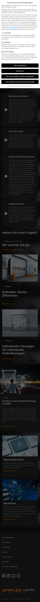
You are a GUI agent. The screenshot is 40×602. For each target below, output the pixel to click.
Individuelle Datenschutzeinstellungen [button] (20, 82)
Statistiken (7, 42)
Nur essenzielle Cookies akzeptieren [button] (20, 76)
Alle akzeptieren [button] (20, 66)
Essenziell (7, 33)
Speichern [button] (20, 71)
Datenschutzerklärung (13, 27)
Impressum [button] (29, 86)
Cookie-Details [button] (11, 86)
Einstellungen (14, 29)
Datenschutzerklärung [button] (21, 86)
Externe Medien (9, 51)
